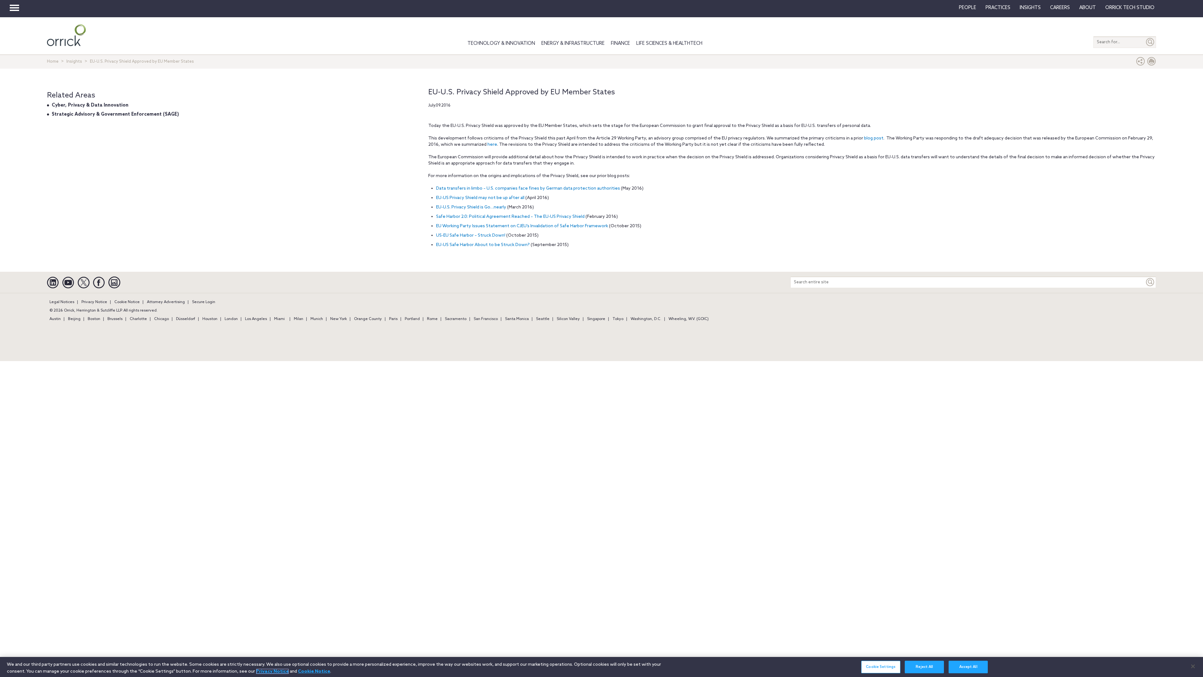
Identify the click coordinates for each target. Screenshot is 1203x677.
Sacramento (455, 319)
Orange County (368, 319)
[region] (601, 667)
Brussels (114, 319)
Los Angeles (256, 319)
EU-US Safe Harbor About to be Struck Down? (483, 245)
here (492, 144)
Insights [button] (1030, 8)
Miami (279, 319)
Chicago (161, 319)
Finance (620, 43)
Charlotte (138, 319)
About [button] (1087, 8)
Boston (94, 319)
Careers (1060, 8)
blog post (873, 138)
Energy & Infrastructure (573, 43)
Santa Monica (517, 319)
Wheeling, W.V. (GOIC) (689, 319)
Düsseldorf (185, 319)
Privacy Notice (94, 302)
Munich (316, 319)
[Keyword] (1150, 282)
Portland (412, 319)
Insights (74, 61)
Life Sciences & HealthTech (669, 43)
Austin (55, 319)
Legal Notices (61, 302)
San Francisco (486, 319)
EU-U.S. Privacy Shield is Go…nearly (471, 207)
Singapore (596, 319)
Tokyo (617, 319)
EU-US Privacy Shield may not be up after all (480, 198)
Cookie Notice (127, 302)
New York (338, 319)
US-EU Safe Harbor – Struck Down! (470, 235)
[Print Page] (1151, 63)
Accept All (968, 667)
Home (53, 61)
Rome (432, 319)
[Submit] (1150, 42)
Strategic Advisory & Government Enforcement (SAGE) (115, 114)
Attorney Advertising (166, 302)
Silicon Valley (568, 319)
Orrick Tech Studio (1129, 8)
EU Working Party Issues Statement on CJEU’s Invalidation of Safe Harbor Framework (522, 226)
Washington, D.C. (646, 319)
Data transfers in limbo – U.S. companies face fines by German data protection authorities (528, 188)
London (231, 319)
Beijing (74, 319)
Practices (998, 8)
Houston (209, 319)
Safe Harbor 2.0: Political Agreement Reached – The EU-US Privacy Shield (510, 216)
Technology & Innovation (501, 43)
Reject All (924, 667)
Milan (298, 319)
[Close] (1193, 666)
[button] (1140, 63)
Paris (393, 319)
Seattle (542, 319)
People (967, 8)
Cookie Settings (880, 667)
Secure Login (203, 302)
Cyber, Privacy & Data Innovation (90, 105)
